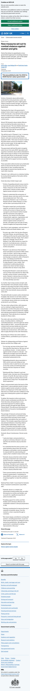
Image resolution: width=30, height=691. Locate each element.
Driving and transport (7, 599)
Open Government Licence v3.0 (10, 674)
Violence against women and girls (14, 37)
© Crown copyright (15, 687)
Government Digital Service (9, 667)
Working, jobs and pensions (9, 622)
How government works (8, 648)
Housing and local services (8, 611)
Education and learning (7, 602)
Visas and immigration (7, 619)
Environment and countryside (9, 608)
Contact (18, 660)
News (2, 634)
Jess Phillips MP (12, 65)
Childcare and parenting (8, 588)
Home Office (4, 65)
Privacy (7, 658)
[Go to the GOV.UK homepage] (6, 33)
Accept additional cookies (15, 21)
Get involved (4, 651)
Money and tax (5, 613)
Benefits (3, 579)
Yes (17, 558)
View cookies (15, 28)
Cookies (13, 658)
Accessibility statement (8, 660)
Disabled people (5, 596)
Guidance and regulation (8, 637)
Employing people (6, 605)
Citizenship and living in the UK (9, 591)
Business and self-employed (9, 585)
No (23, 558)
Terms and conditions (7, 662)
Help (2, 658)
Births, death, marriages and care (10, 582)
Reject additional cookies (15, 25)
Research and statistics (8, 640)
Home (2, 37)
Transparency (5, 646)
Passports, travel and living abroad (11, 616)
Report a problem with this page (15, 564)
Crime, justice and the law (8, 594)
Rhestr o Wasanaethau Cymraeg (10, 664)
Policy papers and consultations (10, 643)
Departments (5, 631)
